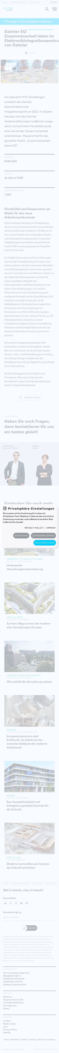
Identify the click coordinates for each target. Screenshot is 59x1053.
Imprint (51, 528)
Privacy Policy (34, 528)
